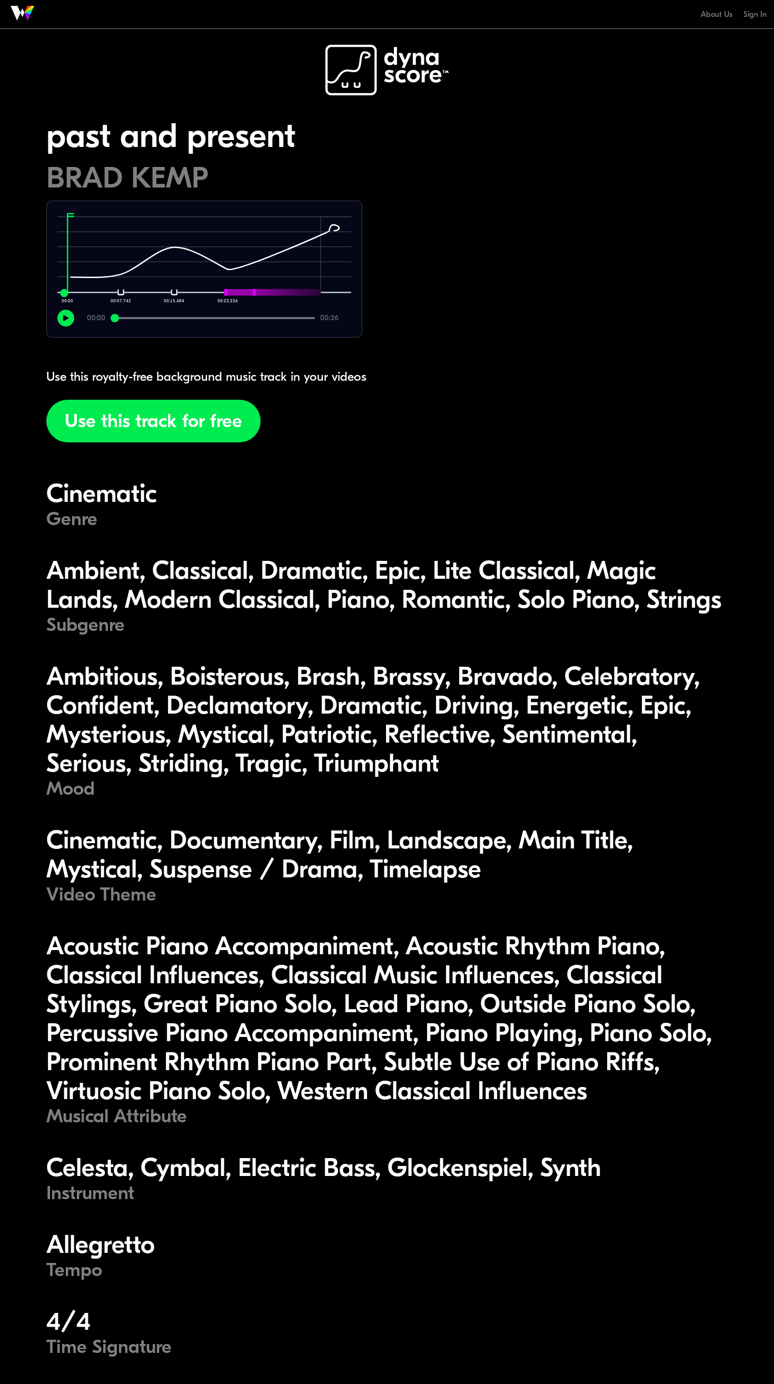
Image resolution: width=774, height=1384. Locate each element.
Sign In (755, 14)
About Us (716, 14)
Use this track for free (153, 421)
